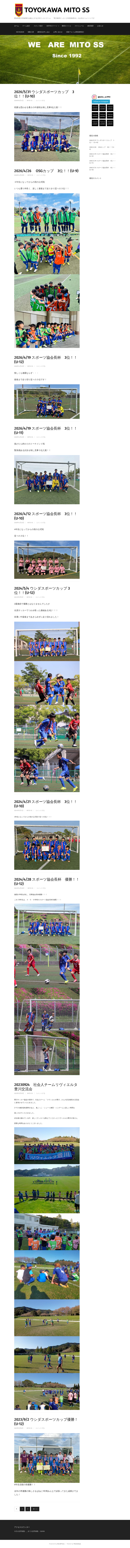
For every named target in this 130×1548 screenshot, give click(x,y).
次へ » (35, 1509)
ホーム (16, 26)
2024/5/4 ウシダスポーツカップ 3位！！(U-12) (42, 590)
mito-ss (29, 100)
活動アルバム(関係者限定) (75, 32)
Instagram (20, 32)
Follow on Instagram (101, 101)
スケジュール (79, 26)
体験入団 (31, 32)
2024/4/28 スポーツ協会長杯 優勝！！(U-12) (46, 881)
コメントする (40, 100)
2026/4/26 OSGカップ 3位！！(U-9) (46, 171)
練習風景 (90, 26)
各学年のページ (52, 26)
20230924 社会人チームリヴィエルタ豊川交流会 (45, 1086)
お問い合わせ (57, 32)
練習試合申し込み (43, 32)
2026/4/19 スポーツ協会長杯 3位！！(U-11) (45, 430)
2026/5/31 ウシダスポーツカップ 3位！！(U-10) (44, 94)
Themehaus (77, 1544)
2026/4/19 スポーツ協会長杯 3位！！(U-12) (45, 359)
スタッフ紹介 (38, 26)
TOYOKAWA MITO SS (57, 9)
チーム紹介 (26, 26)
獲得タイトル (66, 26)
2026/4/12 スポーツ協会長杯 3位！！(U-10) (45, 516)
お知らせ (100, 26)
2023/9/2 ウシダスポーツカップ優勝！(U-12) (46, 1421)
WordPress (60, 1544)
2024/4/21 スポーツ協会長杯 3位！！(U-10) (45, 803)
